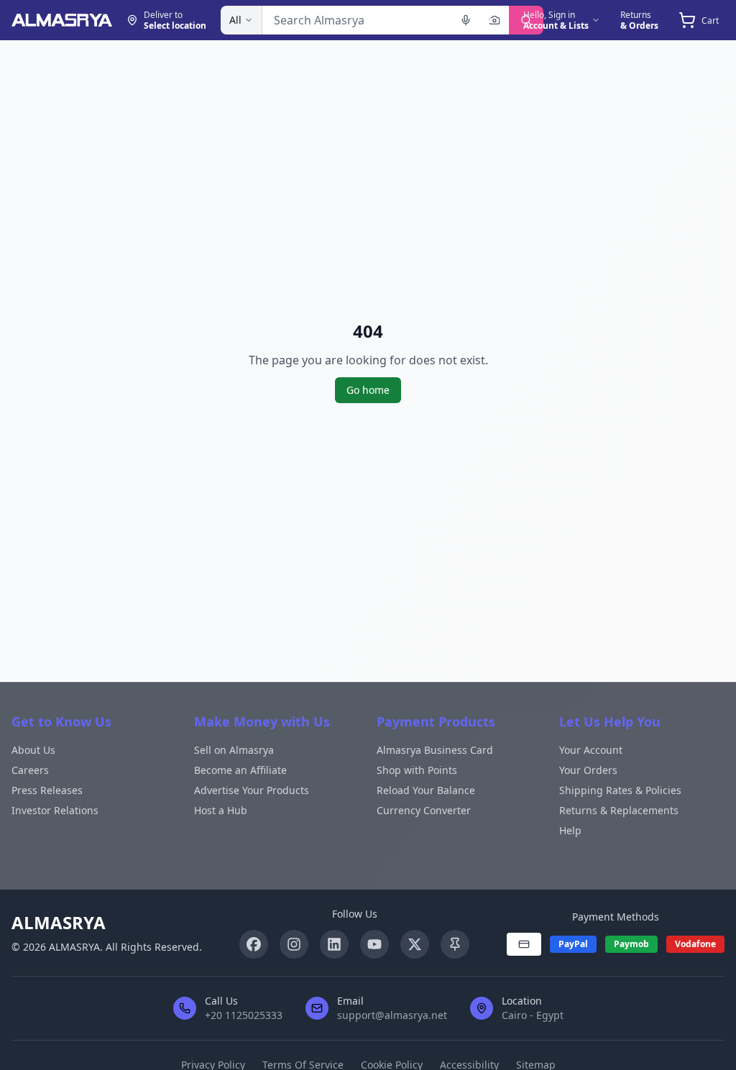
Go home (368, 390)
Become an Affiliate (240, 770)
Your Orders (588, 770)
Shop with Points (417, 770)
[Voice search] (465, 20)
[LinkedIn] (334, 944)
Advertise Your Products (251, 790)
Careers (30, 770)
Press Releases (47, 790)
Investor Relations (55, 810)
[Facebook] (253, 944)
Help (570, 830)
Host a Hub (220, 810)
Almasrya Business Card (435, 750)
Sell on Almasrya (234, 750)
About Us (33, 750)
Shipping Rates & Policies (620, 790)
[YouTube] (374, 944)
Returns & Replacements (618, 810)
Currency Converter (424, 810)
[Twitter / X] (414, 944)
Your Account (590, 750)
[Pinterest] (455, 944)
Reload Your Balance (426, 790)
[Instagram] (294, 944)
